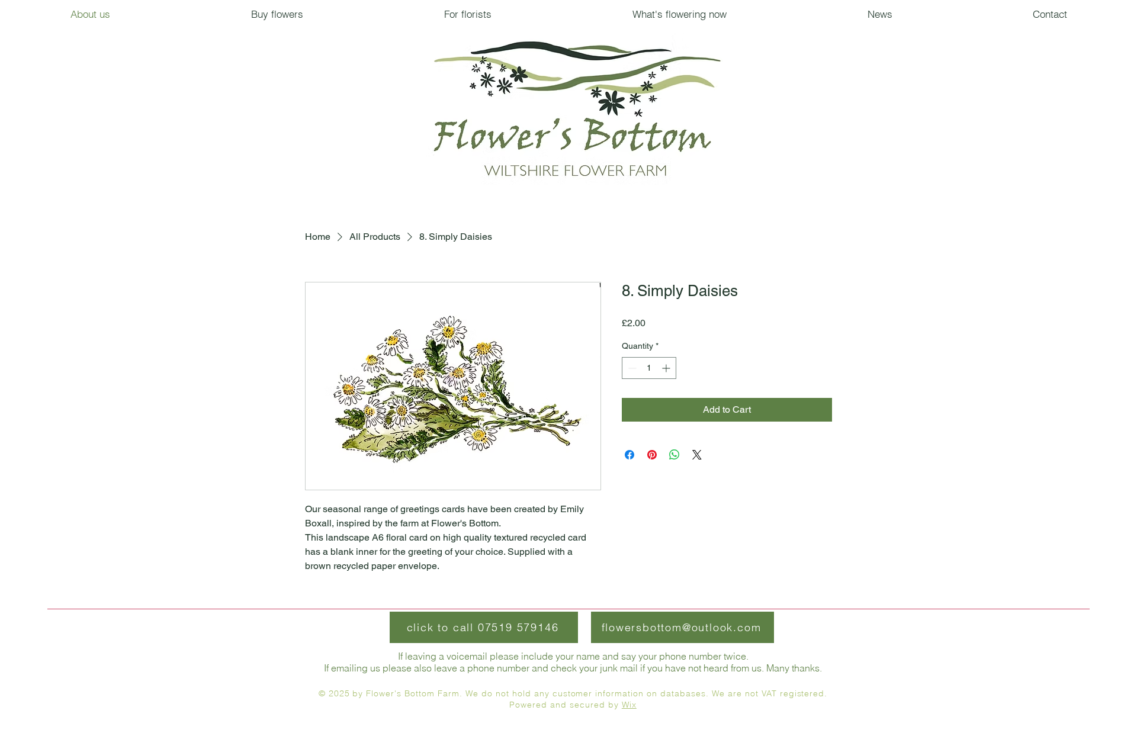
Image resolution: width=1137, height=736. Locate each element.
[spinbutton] (649, 368)
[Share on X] (697, 455)
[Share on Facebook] (629, 455)
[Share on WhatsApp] (674, 455)
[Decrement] (631, 368)
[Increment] (667, 368)
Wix (629, 704)
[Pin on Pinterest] (652, 455)
